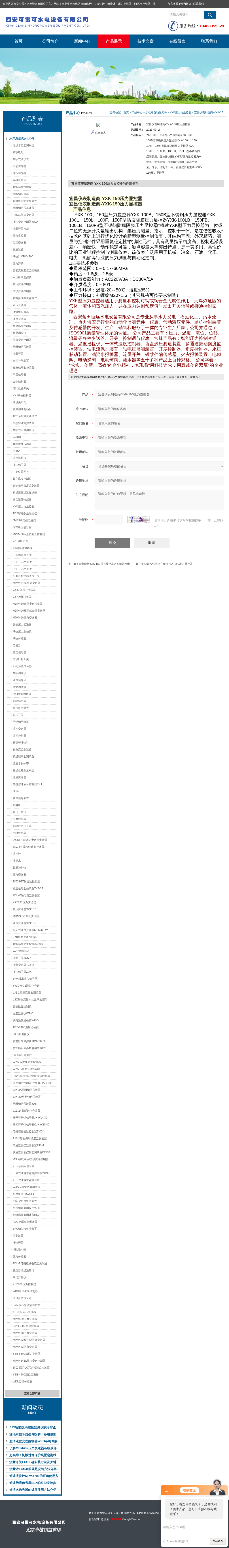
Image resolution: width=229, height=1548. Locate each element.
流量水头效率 (21, 763)
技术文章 (146, 41)
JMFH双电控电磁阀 (24, 520)
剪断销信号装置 (22, 346)
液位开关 (18, 1242)
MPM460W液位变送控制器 (29, 534)
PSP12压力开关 (22, 562)
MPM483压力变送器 (25, 1346)
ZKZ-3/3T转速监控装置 (26, 881)
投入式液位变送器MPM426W (30, 930)
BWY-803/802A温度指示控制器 (31, 1076)
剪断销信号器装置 (23, 207)
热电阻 (17, 805)
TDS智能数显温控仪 (25, 513)
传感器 (17, 645)
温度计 (17, 853)
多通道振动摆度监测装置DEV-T (31, 1152)
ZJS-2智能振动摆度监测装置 (30, 1138)
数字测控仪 (19, 673)
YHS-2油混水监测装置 (26, 1180)
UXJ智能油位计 (22, 694)
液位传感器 (19, 638)
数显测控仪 (19, 332)
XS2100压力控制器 (24, 1284)
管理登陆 (94, 1519)
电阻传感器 (19, 832)
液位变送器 (19, 319)
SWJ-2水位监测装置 (25, 1201)
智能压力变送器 (22, 624)
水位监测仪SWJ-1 (23, 1194)
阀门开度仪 (19, 812)
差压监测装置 (21, 707)
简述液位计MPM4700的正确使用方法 (33, 1476)
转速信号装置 (21, 798)
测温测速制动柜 (22, 409)
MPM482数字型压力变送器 (29, 1339)
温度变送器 (19, 728)
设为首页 (185, 3)
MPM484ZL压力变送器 (26, 582)
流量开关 (18, 353)
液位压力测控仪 (22, 631)
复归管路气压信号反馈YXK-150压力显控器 (167, 563)
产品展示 (114, 41)
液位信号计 (19, 680)
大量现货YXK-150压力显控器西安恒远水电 (104, 563)
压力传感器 (19, 1256)
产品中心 (137, 112)
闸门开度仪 (19, 1277)
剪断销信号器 (21, 194)
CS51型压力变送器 (24, 589)
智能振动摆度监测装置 (26, 485)
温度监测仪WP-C (23, 1013)
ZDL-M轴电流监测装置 (26, 895)
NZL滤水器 (19, 1249)
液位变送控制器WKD (25, 221)
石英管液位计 (21, 742)
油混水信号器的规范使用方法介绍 (32, 1490)
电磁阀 (17, 437)
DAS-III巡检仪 (21, 1034)
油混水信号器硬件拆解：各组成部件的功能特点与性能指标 (32, 1435)
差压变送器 (19, 305)
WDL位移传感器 (22, 1381)
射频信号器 (19, 701)
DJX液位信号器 (22, 527)
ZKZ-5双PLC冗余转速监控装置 (31, 1367)
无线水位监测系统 (23, 145)
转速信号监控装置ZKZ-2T (28, 888)
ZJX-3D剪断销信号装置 (27, 1096)
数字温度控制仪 (22, 478)
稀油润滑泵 (19, 687)
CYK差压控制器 (22, 596)
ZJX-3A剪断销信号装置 (26, 1089)
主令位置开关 (21, 471)
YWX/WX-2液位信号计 (26, 985)
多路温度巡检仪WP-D (26, 1020)
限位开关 (18, 714)
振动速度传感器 (22, 499)
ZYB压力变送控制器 (25, 937)
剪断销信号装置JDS (25, 1103)
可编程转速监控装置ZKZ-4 (28, 1131)
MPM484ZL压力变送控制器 (29, 1360)
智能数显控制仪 (22, 1006)
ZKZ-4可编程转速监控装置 (28, 846)
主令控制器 (19, 381)
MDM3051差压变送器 (26, 916)
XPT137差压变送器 (24, 1312)
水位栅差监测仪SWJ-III (26, 1208)
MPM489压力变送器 (25, 1319)
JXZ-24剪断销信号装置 (26, 1110)
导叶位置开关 (21, 388)
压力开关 (18, 263)
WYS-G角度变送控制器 (26, 1069)
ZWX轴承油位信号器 (25, 978)
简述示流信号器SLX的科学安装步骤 (32, 1483)
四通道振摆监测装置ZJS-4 (28, 1145)
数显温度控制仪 (22, 326)
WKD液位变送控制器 (25, 1291)
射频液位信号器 (22, 826)
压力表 (17, 451)
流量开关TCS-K (22, 957)
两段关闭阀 (19, 402)
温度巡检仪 (19, 457)
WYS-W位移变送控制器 (27, 1062)
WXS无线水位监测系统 (26, 1187)
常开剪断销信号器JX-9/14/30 (30, 1117)
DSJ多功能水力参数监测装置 (30, 839)
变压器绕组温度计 (23, 1270)
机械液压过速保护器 (25, 492)
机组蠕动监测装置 (23, 756)
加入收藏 (173, 3)
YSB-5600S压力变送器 (26, 1353)
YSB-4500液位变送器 (26, 1374)
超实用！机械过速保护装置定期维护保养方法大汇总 (32, 1456)
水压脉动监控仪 (22, 277)
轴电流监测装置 (22, 749)
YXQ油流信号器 (22, 666)
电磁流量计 (19, 180)
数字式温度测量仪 (23, 430)
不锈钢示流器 (21, 721)
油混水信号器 (21, 312)
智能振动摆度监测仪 (25, 298)
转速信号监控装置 (23, 367)
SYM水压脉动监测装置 (26, 1305)
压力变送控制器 (22, 339)
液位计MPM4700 (23, 256)
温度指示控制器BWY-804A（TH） (33, 1082)
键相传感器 (19, 173)
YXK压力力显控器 (23, 506)
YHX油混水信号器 (23, 1166)
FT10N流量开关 (22, 555)
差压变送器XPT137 (24, 909)
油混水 (17, 860)
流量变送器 (19, 777)
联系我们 (198, 3)
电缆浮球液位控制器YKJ (27, 784)
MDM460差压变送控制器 (28, 603)
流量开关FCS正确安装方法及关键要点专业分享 (32, 1463)
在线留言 (177, 41)
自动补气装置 (21, 360)
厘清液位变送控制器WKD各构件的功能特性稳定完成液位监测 (33, 1442)
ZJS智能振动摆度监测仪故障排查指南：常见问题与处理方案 (32, 1428)
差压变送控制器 (22, 284)
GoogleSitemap (131, 1519)
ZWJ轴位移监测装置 (25, 1228)
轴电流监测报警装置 (25, 201)
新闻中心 (82, 41)
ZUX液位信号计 (22, 1298)
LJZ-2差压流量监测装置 (27, 992)
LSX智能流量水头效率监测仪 (30, 999)
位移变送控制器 (22, 291)
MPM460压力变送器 (25, 617)
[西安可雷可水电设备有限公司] (70, 21)
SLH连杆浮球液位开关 (26, 576)
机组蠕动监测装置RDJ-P (27, 1214)
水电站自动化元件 (21, 138)
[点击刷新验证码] (138, 519)
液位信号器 (19, 464)
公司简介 (50, 41)
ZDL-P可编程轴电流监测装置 (30, 1263)
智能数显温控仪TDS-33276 (29, 1041)
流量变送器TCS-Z (23, 964)
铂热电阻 (18, 152)
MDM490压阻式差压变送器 (29, 610)
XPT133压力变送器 (24, 902)
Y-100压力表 (20, 541)
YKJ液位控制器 (22, 395)
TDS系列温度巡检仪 (25, 416)
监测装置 (18, 1235)
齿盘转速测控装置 (23, 423)
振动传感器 (19, 166)
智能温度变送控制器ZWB (28, 944)
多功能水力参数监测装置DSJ (30, 1048)
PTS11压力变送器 (23, 214)
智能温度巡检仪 (22, 187)
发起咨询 (217, 1541)
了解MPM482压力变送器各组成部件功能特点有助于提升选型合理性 (33, 1449)
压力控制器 (19, 819)
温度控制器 (19, 735)
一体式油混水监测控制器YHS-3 (31, 1173)
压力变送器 (19, 874)
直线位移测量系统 (23, 770)
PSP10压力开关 (22, 569)
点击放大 (100, 132)
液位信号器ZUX (22, 971)
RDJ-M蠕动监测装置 (25, 1221)
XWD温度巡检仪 (22, 548)
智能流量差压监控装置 (26, 270)
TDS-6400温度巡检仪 (26, 1027)
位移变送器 (19, 242)
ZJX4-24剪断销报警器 (26, 1326)
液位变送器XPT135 (24, 923)
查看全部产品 (32, 1393)
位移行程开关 (21, 659)
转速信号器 (19, 652)
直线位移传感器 (22, 444)
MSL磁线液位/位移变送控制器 (31, 1159)
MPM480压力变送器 (25, 1333)
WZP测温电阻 (21, 951)
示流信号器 (19, 374)
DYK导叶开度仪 (22, 1055)
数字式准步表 (21, 159)
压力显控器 (19, 235)
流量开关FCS (21, 228)
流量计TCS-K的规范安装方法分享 (33, 1469)
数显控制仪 (19, 867)
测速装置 (18, 249)
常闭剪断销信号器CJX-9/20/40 (31, 1124)
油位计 (17, 791)
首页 (19, 41)
